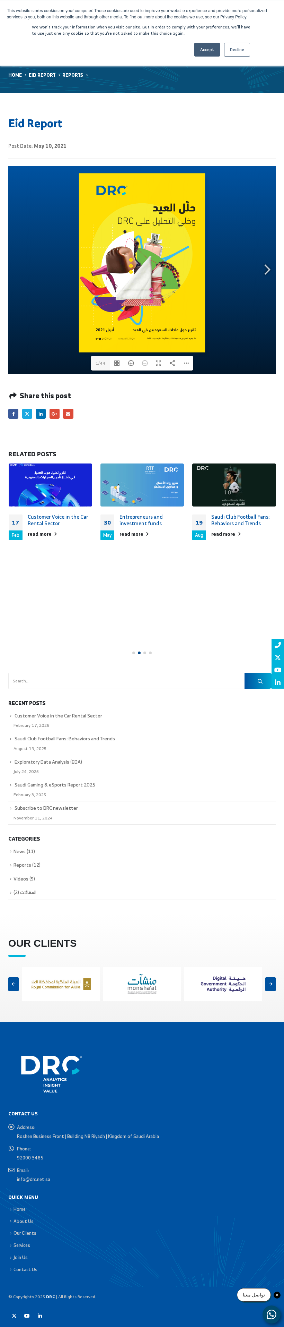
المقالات (28, 892)
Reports (22, 865)
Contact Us (25, 1269)
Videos (21, 879)
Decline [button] (237, 49)
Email (68, 414)
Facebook (13, 414)
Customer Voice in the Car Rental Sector (58, 520)
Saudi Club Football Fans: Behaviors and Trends (240, 520)
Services (22, 1245)
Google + (55, 414)
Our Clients (25, 1233)
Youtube (27, 1316)
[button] (133, 653)
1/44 (100, 363)
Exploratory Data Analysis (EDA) (48, 762)
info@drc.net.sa (33, 1179)
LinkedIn (41, 414)
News (20, 851)
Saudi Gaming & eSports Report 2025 (55, 785)
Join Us (21, 1257)
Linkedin (40, 1316)
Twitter (27, 414)
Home (20, 1209)
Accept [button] (207, 49)
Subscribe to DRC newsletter (46, 808)
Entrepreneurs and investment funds (141, 520)
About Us (24, 1221)
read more (40, 534)
